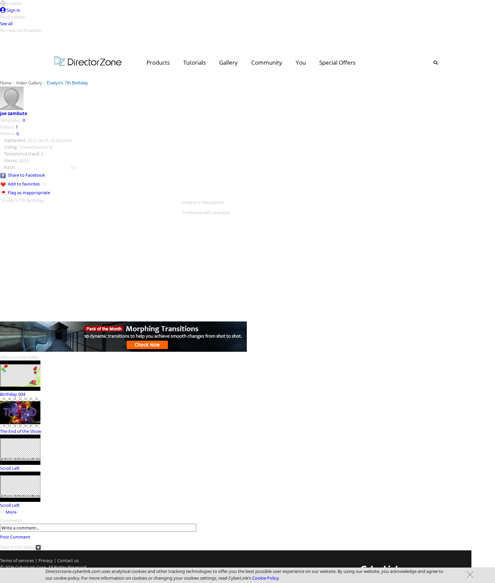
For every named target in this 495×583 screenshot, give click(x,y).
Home (5, 82)
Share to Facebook (26, 175)
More (11, 512)
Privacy (45, 560)
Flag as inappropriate (29, 193)
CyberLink (25, 567)
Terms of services (17, 560)
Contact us (68, 560)
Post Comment (15, 537)
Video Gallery (29, 82)
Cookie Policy (265, 578)
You (301, 62)
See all (6, 24)
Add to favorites (24, 184)
